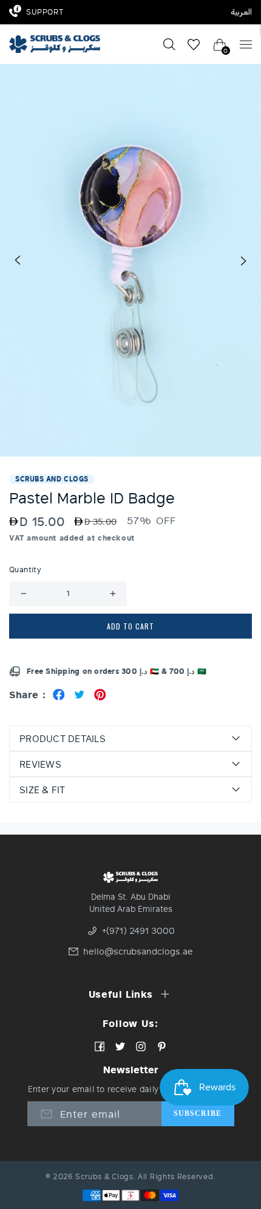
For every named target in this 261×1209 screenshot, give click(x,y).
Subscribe (198, 1113)
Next (244, 260)
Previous (17, 260)
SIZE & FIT (42, 789)
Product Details (62, 738)
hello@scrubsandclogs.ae (136, 951)
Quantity (25, 569)
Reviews (40, 764)
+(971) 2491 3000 (138, 930)
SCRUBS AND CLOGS (52, 479)
